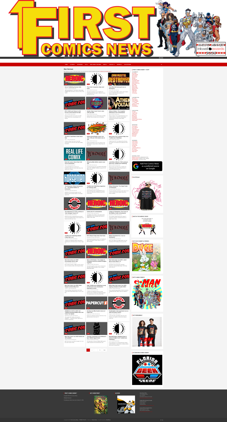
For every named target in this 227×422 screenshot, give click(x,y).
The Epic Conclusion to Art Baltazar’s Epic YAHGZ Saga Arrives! (96, 337)
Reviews (119, 64)
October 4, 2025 (90, 289)
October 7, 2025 (68, 288)
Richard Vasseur (135, 158)
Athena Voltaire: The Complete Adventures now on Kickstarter (117, 111)
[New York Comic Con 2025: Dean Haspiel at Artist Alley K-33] (74, 277)
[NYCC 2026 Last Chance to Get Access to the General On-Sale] (74, 103)
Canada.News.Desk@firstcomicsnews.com (147, 405)
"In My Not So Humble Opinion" (106, 71)
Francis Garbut (135, 142)
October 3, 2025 (112, 288)
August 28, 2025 (68, 339)
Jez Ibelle (134, 146)
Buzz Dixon (134, 98)
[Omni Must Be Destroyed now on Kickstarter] (119, 79)
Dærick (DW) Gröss (136, 83)
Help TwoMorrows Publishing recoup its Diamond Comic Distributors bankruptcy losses (96, 287)
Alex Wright (134, 73)
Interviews (80, 64)
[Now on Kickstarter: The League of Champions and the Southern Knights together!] (96, 251)
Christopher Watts (135, 80)
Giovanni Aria (134, 145)
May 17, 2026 (67, 139)
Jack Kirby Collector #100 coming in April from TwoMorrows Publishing (118, 162)
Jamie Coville (134, 113)
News (104, 64)
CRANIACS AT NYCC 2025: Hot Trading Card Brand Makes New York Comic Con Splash (74, 312)
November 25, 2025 (90, 237)
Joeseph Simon (135, 132)
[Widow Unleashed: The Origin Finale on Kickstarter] (119, 178)
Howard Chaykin (135, 101)
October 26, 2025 (112, 238)
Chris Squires (134, 126)
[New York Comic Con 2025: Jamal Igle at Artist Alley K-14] (119, 251)
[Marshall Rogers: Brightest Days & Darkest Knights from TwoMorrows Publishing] (119, 328)
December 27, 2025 (112, 214)
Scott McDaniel (135, 106)
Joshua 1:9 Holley (135, 103)
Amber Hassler (135, 74)
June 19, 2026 (67, 114)
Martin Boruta (134, 133)
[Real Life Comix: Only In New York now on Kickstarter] (74, 154)
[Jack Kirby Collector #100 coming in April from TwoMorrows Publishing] (119, 154)
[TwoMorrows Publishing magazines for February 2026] (96, 178)
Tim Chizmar (134, 93)
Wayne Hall (134, 151)
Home (66, 64)
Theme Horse (94, 419)
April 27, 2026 (111, 139)
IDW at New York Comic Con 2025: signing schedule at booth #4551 (118, 286)
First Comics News (74, 419)
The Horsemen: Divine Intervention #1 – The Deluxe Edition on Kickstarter (74, 187)
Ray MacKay (134, 116)
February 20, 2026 (68, 190)
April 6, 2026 (89, 165)
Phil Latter (134, 136)
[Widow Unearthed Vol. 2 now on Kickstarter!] (119, 227)
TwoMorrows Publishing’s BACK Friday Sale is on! (73, 236)
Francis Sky (134, 128)
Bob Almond (134, 79)
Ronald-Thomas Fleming (137, 119)
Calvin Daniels (134, 141)
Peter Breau (134, 134)
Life (86, 64)
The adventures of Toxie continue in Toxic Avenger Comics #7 (74, 212)
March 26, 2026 (112, 165)
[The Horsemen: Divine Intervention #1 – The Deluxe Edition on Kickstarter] (74, 178)
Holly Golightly (135, 99)
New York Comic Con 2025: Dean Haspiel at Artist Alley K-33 (73, 286)
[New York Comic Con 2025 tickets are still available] (74, 328)
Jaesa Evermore (135, 131)
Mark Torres (134, 115)
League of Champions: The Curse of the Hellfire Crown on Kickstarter (118, 212)
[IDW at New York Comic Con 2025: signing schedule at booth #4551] (119, 277)
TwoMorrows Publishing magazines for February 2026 (96, 186)
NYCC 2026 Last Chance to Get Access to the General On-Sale (73, 111)
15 (99, 350)
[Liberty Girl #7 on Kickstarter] (96, 203)
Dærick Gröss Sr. (135, 81)
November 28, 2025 (68, 238)
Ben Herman (74, 88)
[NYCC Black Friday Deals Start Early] (96, 227)
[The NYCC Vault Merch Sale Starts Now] (74, 128)
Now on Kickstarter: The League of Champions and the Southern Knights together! (96, 261)
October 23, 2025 (90, 264)
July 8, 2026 (111, 90)
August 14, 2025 (90, 339)
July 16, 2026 (89, 90)
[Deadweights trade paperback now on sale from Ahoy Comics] (119, 303)
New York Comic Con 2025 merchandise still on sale (71, 260)
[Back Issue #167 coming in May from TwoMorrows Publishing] (119, 128)
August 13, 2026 (68, 88)
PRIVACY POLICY (82, 419)
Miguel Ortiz (134, 89)
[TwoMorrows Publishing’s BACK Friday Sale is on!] (74, 227)
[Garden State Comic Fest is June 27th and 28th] (96, 103)
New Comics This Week (95, 64)
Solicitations (127, 64)
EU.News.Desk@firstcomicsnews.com (146, 411)
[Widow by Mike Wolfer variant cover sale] (96, 154)
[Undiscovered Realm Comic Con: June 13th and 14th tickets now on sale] (96, 128)
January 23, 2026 (68, 214)
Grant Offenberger (135, 129)
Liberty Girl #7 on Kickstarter (94, 211)
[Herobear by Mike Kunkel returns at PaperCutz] (96, 303)
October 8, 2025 (112, 262)
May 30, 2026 (89, 114)
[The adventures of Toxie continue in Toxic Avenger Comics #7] (74, 203)
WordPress (108, 419)
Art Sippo (134, 111)
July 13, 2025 (111, 341)
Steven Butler (134, 120)
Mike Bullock (134, 104)
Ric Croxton (134, 149)
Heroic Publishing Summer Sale (73, 87)
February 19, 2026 (90, 189)
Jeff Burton (134, 114)
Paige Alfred (134, 90)
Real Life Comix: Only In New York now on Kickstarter (73, 162)
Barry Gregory (134, 75)
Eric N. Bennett (135, 127)
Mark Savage (134, 86)
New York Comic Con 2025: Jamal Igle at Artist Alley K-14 (117, 260)
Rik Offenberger (135, 159)
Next (104, 350)
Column (72, 64)
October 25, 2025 (68, 262)
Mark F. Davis (134, 85)
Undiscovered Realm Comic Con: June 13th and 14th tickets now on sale (96, 138)
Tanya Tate (134, 91)
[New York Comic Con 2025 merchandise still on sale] (74, 251)
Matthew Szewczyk (136, 157)
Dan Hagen (134, 84)
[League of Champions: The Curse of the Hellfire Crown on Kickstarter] (119, 203)
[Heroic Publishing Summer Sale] (74, 79)
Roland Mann (134, 118)
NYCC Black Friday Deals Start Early (96, 235)
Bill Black (133, 78)
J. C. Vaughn (134, 102)
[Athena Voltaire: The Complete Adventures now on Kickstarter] (119, 103)
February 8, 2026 (112, 189)
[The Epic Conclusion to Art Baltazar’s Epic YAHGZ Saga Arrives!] (96, 328)
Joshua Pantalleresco (136, 147)
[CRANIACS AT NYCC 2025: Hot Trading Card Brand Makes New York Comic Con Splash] (74, 303)
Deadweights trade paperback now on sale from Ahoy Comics (118, 311)
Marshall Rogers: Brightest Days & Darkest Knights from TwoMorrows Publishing (118, 338)
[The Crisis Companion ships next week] (96, 79)
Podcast (111, 64)
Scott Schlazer (135, 150)
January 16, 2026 (90, 213)
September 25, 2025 (68, 315)
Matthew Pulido (135, 88)
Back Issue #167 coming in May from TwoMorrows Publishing (118, 137)
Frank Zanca (134, 144)
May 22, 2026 (111, 114)
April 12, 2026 (67, 165)
